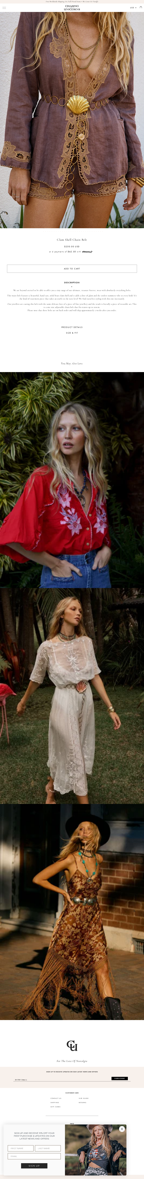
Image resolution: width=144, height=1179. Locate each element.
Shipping (55, 1102)
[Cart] (141, 7)
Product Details (72, 327)
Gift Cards (56, 1107)
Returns (82, 1102)
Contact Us (56, 1098)
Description (72, 282)
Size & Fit (72, 333)
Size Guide (84, 1098)
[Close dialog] (122, 1129)
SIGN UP (34, 1165)
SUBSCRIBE (119, 1078)
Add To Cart (72, 268)
